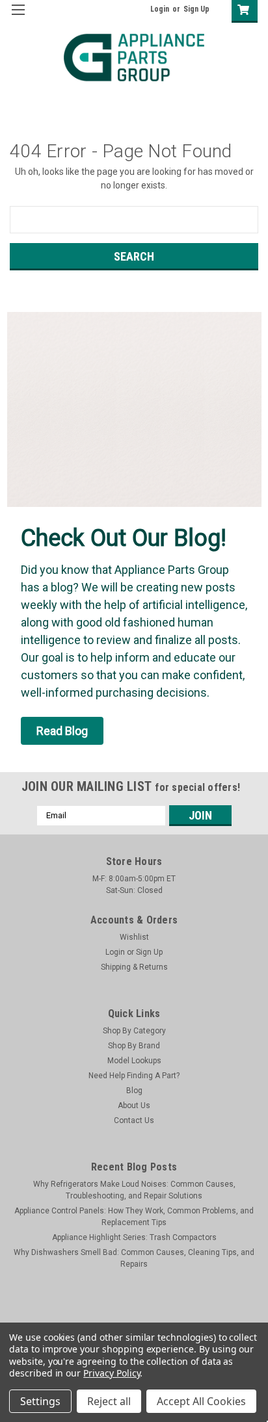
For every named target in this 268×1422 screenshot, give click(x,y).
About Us (134, 1105)
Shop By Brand (134, 1045)
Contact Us (134, 1120)
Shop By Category (134, 1030)
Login (159, 9)
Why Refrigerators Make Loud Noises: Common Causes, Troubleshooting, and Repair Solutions (134, 1190)
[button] (62, 731)
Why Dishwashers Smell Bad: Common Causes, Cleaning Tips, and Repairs (134, 1258)
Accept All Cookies (201, 1401)
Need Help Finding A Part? (134, 1075)
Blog (134, 1090)
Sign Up (196, 9)
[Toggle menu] (18, 18)
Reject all (109, 1401)
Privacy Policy (111, 1373)
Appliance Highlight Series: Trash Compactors (134, 1237)
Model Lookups (134, 1060)
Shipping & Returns (134, 967)
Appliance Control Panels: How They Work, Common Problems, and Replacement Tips (134, 1216)
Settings (40, 1401)
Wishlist (134, 937)
